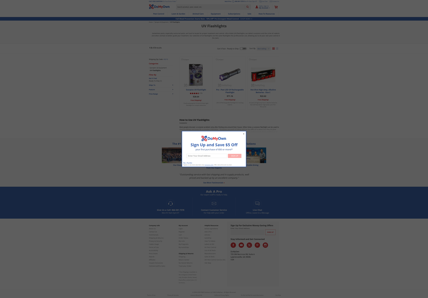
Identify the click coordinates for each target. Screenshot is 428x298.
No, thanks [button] (187, 163)
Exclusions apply (209, 165)
